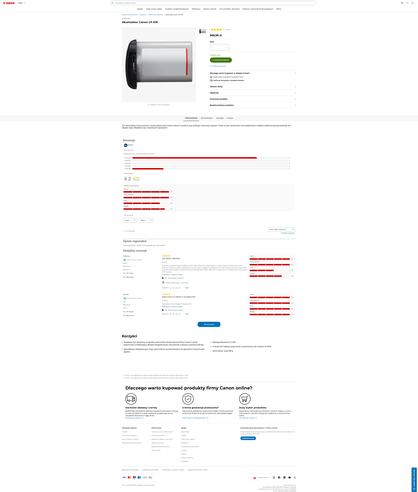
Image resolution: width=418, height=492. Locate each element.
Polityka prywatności (150, 470)
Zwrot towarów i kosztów (130, 439)
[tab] (191, 118)
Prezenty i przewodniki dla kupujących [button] (258, 9)
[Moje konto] (402, 3)
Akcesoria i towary (187, 457)
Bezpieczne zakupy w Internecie (162, 439)
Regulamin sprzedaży (130, 470)
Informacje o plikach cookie (173, 470)
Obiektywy (184, 443)
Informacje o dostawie (129, 435)
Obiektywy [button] (196, 9)
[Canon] (8, 3)
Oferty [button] (278, 9)
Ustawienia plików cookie (197, 470)
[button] (414, 480)
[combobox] (213, 3)
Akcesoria (143, 14)
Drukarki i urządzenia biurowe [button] (177, 9)
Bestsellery (184, 461)
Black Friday (185, 432)
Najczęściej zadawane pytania (131, 443)
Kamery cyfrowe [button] (210, 9)
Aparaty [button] (140, 9)
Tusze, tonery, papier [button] (154, 9)
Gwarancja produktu (158, 435)
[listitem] (202, 31)
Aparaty (183, 435)
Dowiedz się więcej (133, 418)
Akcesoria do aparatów (155, 14)
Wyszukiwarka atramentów (190, 446)
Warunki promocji (157, 443)
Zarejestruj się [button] (248, 438)
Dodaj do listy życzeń (219, 66)
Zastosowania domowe (129, 14)
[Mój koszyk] (413, 3)
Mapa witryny (156, 450)
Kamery (183, 454)
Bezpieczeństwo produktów (161, 446)
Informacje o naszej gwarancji (194, 418)
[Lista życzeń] (407, 3)
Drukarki (184, 450)
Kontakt (124, 432)
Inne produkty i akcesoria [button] (229, 9)
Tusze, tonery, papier (188, 439)
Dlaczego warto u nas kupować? (162, 432)
